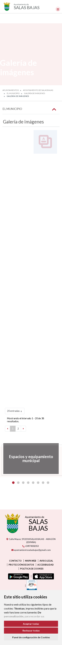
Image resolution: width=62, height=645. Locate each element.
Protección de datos (21, 564)
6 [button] (38, 482)
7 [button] (43, 482)
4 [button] (28, 482)
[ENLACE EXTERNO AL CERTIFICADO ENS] (31, 585)
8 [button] (48, 482)
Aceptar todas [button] (31, 623)
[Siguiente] (23, 429)
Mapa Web (30, 560)
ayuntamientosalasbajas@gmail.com (32, 550)
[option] (31, 458)
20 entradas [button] (13, 411)
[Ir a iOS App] (42, 576)
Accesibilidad (45, 564)
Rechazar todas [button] (31, 630)
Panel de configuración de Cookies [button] (31, 637)
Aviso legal (46, 560)
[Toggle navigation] (57, 9)
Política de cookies (31, 568)
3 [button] (23, 482)
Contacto (15, 560)
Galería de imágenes (34, 93)
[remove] (56, 4)
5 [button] (33, 482)
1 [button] (13, 482)
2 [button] (18, 482)
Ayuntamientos (10, 90)
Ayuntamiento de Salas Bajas (38, 90)
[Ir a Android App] (17, 576)
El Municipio (13, 93)
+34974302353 (31, 546)
